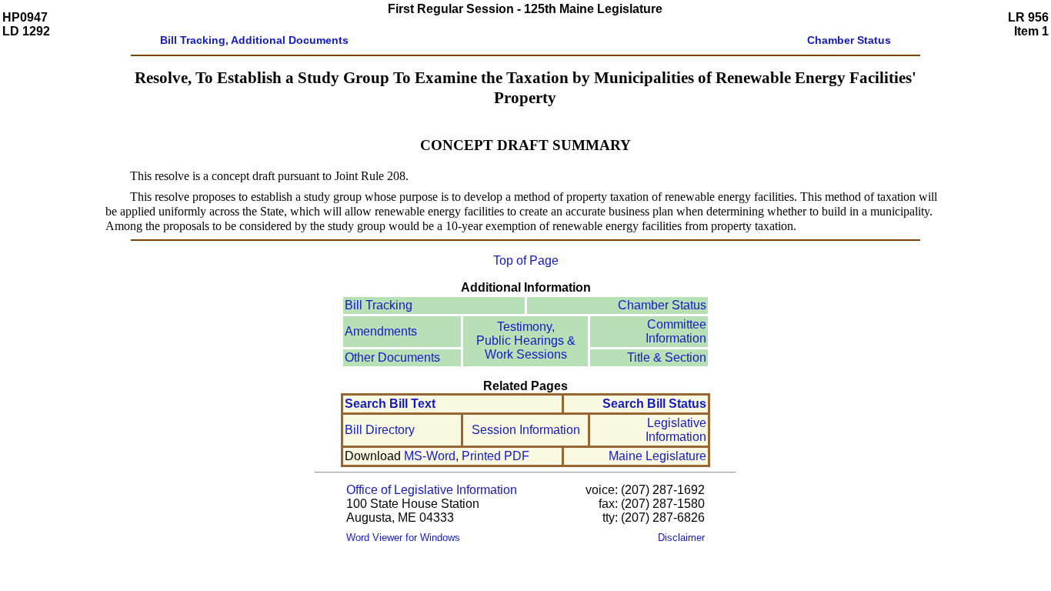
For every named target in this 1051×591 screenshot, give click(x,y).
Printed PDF (495, 455)
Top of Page (526, 260)
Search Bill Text (390, 403)
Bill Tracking (378, 305)
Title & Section (666, 357)
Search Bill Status (654, 403)
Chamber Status (662, 305)
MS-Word (429, 455)
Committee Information (676, 331)
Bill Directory (380, 429)
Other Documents (392, 357)
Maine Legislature (657, 455)
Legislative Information (676, 429)
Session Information (526, 429)
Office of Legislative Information (431, 489)
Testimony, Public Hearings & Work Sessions (526, 340)
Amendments (381, 331)
